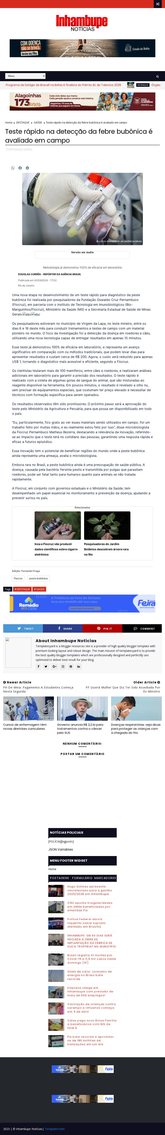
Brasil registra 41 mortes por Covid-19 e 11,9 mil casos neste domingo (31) (91, 958)
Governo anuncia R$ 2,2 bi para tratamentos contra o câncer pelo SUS (80, 728)
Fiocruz (18, 578)
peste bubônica (38, 578)
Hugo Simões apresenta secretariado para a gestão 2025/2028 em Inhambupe (89, 890)
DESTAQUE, (16, 149)
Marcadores (105, 878)
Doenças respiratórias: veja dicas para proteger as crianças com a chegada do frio (136, 728)
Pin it (107, 628)
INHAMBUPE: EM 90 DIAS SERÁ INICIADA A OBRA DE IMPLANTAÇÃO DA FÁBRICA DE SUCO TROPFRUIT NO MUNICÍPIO (91, 941)
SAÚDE (38, 122)
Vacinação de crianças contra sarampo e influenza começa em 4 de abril (91, 1007)
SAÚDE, (28, 149)
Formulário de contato (82, 878)
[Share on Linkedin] (27, 168)
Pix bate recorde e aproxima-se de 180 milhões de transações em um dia (91, 1040)
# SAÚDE (39, 589)
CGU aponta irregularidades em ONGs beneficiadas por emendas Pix (89, 906)
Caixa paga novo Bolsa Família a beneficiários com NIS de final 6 (92, 1024)
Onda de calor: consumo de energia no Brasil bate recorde (89, 975)
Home (8, 122)
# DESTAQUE (22, 589)
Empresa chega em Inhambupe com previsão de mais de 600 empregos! (90, 991)
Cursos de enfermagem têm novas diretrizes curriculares (25, 726)
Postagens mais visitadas (59, 878)
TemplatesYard (54, 1129)
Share (67, 628)
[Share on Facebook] (20, 168)
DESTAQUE (125, 85)
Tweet (29, 628)
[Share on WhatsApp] (12, 168)
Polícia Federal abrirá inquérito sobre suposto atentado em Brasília (86, 922)
